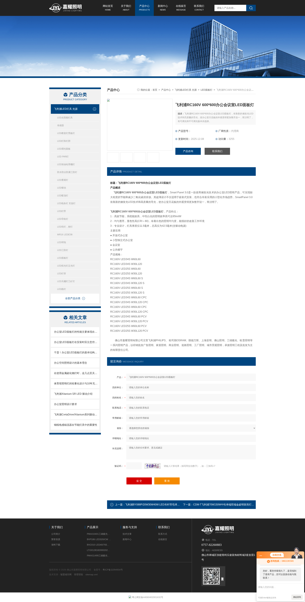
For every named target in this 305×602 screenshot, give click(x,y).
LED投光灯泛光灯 (66, 265)
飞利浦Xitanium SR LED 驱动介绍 (73, 393)
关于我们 (126, 8)
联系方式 (162, 534)
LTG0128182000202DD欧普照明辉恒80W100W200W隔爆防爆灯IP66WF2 (99, 550)
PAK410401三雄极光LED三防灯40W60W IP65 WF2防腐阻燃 (99, 534)
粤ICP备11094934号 (113, 569)
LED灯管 (61, 273)
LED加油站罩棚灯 (66, 164)
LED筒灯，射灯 (65, 226)
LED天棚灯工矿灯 (66, 281)
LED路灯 (61, 289)
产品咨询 (188, 151)
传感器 (60, 125)
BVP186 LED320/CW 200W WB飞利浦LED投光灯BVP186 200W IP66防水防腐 (99, 539)
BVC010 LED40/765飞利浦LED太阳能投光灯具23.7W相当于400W (99, 544)
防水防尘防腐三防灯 (67, 172)
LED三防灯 (62, 250)
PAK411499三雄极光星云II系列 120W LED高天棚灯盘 (99, 555)
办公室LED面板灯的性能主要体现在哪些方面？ (76, 331)
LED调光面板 (63, 148)
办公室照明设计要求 (65, 404)
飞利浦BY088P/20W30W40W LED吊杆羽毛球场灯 (153, 504)
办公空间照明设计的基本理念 (70, 362)
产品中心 (144, 8)
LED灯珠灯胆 (63, 141)
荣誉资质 (55, 539)
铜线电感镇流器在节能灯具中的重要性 (75, 425)
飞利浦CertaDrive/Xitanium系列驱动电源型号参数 (76, 414)
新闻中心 (163, 8)
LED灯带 (61, 211)
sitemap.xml (91, 574)
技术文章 (127, 534)
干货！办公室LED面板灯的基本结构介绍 (76, 352)
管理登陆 (78, 574)
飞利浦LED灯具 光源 (66, 109)
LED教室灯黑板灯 (66, 133)
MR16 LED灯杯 (65, 234)
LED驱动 (61, 187)
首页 (154, 89)
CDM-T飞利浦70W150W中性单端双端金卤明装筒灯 (222, 504)
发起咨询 (297, 597)
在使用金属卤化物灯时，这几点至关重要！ (76, 373)
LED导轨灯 (62, 219)
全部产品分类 (72, 298)
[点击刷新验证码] (153, 466)
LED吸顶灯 (62, 195)
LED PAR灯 (63, 156)
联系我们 (199, 8)
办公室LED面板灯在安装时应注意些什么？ (76, 342)
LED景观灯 (62, 180)
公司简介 (55, 534)
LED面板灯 (62, 258)
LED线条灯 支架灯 (66, 203)
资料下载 (55, 544)
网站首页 (108, 8)
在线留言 (181, 8)
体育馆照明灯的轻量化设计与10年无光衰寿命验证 (76, 383)
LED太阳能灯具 (65, 117)
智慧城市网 (65, 574)
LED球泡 (61, 242)
